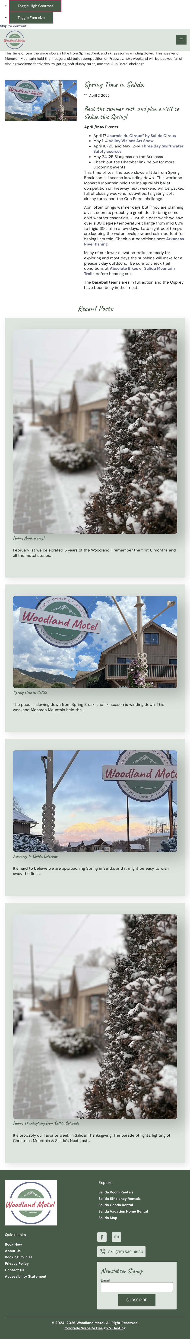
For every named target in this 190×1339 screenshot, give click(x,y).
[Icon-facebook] (102, 1237)
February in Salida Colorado (35, 856)
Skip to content (13, 26)
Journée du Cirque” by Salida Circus (141, 135)
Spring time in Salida (30, 692)
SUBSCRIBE (136, 1300)
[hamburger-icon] (181, 40)
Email (105, 1280)
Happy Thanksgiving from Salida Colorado (46, 1123)
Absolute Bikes (124, 268)
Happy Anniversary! (28, 538)
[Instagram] (116, 1237)
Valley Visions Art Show (131, 140)
